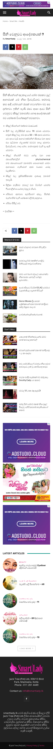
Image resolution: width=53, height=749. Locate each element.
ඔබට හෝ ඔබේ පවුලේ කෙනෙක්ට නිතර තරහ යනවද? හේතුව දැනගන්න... (33, 277)
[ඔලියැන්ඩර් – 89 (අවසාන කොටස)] (10, 618)
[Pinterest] (18, 47)
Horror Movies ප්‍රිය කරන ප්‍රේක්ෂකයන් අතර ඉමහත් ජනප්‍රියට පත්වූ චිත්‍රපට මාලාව (33, 304)
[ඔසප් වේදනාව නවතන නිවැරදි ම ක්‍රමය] (10, 251)
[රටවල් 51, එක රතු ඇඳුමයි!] (10, 394)
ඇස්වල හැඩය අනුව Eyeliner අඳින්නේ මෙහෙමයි (32, 566)
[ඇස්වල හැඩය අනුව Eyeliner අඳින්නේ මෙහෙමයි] (10, 565)
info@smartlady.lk (33, 690)
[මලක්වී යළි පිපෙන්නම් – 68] (10, 583)
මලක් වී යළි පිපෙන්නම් (28, 581)
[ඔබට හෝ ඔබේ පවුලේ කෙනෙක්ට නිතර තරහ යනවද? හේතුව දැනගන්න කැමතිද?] (10, 278)
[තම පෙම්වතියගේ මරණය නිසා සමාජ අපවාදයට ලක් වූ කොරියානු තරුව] (10, 367)
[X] (12, 47)
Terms (41, 745)
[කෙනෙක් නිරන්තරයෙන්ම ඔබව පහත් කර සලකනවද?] (10, 340)
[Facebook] (5, 47)
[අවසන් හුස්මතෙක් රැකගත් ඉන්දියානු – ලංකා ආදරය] (10, 354)
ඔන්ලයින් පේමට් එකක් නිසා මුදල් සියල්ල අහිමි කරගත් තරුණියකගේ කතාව (33, 407)
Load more (25, 648)
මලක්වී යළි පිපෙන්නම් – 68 (31, 584)
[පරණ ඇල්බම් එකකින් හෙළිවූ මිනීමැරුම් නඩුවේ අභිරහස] (10, 264)
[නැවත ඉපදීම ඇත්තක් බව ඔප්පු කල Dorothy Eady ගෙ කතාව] (10, 381)
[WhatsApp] (25, 47)
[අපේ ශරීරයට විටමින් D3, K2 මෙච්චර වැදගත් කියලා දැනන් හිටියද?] (10, 291)
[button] (4, 12)
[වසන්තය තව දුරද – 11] (10, 600)
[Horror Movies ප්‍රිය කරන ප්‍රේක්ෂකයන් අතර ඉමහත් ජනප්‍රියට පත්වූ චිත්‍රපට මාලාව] (10, 304)
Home (5, 21)
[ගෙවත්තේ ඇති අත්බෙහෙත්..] (10, 318)
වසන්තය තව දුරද (26, 599)
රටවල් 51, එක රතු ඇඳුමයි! (30, 391)
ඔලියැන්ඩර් (23, 615)
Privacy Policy (32, 745)
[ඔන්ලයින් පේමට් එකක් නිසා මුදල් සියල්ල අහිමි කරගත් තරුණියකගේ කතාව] (10, 408)
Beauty (22, 562)
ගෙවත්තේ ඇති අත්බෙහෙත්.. (31, 314)
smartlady (10, 39)
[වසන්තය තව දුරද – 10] (10, 636)
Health (21, 21)
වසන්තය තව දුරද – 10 (29, 637)
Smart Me (13, 21)
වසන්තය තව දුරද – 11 (29, 602)
